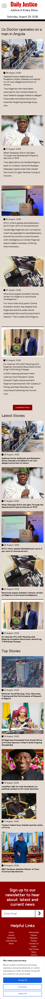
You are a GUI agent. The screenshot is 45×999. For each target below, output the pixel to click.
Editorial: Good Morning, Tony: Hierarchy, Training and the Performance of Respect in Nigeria (22, 696)
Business (34, 938)
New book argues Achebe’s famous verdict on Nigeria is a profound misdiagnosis (21, 296)
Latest (34, 946)
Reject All (22, 994)
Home (11, 932)
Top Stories (34, 949)
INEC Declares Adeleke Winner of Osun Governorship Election (20, 870)
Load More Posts (23, 407)
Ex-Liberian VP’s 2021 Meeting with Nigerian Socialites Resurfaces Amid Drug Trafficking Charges (22, 367)
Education (11, 938)
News (11, 943)
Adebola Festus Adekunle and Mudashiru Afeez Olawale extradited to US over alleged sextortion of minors (22, 80)
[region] (22, 977)
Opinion (33, 935)
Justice (11, 935)
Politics (34, 941)
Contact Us (34, 943)
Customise (22, 987)
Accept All (22, 980)
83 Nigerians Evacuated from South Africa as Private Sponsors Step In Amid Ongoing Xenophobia (22, 742)
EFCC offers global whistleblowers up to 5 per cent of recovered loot (21, 224)
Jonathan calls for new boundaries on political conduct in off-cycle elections (20, 787)
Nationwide (34, 932)
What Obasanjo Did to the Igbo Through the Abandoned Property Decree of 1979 (21, 155)
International (11, 941)
